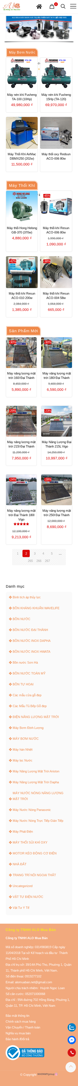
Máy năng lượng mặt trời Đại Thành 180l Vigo (21, 515)
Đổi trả (24, 1039)
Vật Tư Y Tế (21, 907)
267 (47, 561)
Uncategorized (22, 886)
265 (30, 561)
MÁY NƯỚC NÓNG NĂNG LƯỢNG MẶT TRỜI (38, 796)
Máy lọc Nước (22, 760)
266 (38, 561)
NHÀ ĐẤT (19, 864)
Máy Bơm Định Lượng (28, 728)
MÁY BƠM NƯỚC (26, 738)
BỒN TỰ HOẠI (23, 684)
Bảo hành (12, 1039)
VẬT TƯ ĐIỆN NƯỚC (28, 897)
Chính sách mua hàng (21, 1021)
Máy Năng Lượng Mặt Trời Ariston (36, 771)
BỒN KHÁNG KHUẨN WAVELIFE (36, 608)
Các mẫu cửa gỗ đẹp (27, 695)
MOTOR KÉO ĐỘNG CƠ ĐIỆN (35, 853)
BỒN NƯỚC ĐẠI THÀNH (30, 630)
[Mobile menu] (72, 6)
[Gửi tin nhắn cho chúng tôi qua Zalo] (72, 1030)
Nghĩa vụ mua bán (18, 1033)
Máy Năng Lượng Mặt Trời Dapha (36, 782)
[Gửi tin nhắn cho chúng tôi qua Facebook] (72, 1040)
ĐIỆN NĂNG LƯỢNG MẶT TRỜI (36, 717)
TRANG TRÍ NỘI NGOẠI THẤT (34, 875)
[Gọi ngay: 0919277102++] (72, 1052)
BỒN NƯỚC (21, 619)
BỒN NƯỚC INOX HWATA (31, 651)
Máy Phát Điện (23, 831)
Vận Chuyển (14, 1027)
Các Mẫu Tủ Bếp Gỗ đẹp (30, 706)
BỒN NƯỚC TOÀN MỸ (29, 673)
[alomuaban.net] (11, 6)
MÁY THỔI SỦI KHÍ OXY (30, 842)
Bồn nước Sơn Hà (25, 662)
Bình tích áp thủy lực (27, 597)
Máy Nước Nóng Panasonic (32, 810)
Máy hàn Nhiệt (22, 749)
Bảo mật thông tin (17, 1015)
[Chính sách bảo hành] (22, 1027)
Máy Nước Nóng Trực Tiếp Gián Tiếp (38, 820)
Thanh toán (32, 1027)
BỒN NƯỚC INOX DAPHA (32, 640)
